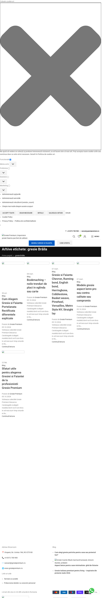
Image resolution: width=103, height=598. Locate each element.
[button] (50, 76)
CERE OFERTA (65, 243)
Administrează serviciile (11, 198)
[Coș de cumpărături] (88, 236)
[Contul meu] (84, 236)
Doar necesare (26, 213)
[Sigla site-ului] (16, 236)
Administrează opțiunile (11, 194)
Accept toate (8, 213)
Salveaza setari (56, 213)
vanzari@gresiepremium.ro (90, 231)
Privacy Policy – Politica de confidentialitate (19, 221)
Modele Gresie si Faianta (41, 243)
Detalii (40, 213)
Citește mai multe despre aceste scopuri (17, 206)
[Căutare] (73, 236)
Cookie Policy (7, 217)
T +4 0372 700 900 (72, 231)
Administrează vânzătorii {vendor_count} (18, 202)
